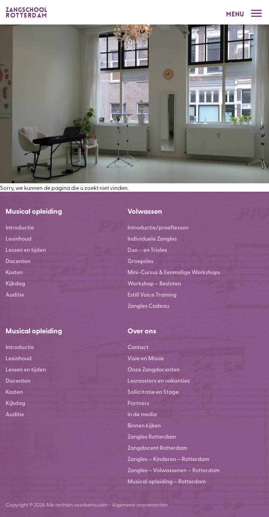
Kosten (14, 272)
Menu (235, 14)
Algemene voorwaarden (140, 504)
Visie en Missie (145, 358)
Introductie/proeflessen (157, 227)
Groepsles (140, 261)
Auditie (15, 294)
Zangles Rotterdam (151, 436)
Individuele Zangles (152, 238)
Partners (138, 403)
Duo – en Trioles (147, 250)
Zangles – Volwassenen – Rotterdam (173, 470)
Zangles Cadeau (148, 306)
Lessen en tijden (26, 250)
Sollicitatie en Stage (153, 392)
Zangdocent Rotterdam (157, 448)
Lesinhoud (19, 238)
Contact (138, 347)
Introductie (20, 227)
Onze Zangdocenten (153, 369)
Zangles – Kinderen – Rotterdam (168, 459)
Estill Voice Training (152, 294)
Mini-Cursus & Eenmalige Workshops (173, 272)
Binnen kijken (144, 425)
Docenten (18, 261)
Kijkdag (15, 283)
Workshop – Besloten (154, 283)
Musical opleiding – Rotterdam (166, 481)
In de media (142, 414)
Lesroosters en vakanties (158, 380)
